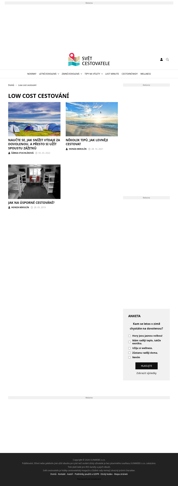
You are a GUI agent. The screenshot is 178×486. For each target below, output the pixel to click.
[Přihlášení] (161, 59)
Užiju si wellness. (142, 348)
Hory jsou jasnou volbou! (147, 335)
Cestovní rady (130, 73)
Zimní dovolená (70, 73)
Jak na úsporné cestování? (31, 202)
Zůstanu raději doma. (145, 352)
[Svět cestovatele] (89, 59)
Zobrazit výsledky (146, 373)
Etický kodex (106, 474)
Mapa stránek (121, 474)
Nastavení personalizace (89, 478)
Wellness (145, 73)
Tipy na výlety (92, 73)
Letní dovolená (47, 73)
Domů (53, 474)
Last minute (112, 73)
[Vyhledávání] (167, 59)
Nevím (136, 357)
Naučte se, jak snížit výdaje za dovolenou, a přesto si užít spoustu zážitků (34, 144)
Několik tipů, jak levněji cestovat (87, 142)
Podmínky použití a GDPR (87, 474)
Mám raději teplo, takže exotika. (146, 342)
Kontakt (61, 474)
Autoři (70, 474)
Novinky (31, 73)
